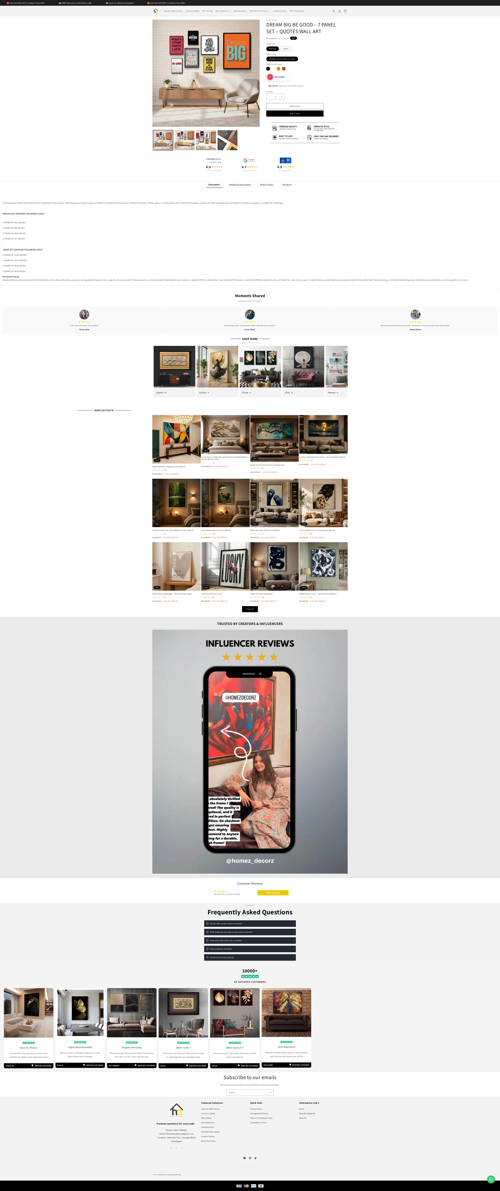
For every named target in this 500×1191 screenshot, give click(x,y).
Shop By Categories (307, 1113)
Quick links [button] (256, 1102)
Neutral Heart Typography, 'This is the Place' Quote (172, 594)
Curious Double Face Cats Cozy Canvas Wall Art (317, 530)
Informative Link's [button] (309, 1102)
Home (301, 1109)
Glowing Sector (207, 1127)
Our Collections (207, 1122)
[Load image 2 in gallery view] (184, 140)
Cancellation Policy (258, 1122)
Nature (331, 392)
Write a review (273, 892)
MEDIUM (272, 49)
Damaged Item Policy (259, 1113)
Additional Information (240, 185)
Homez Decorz (162, 1175)
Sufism (202, 392)
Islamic (160, 392)
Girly (287, 392)
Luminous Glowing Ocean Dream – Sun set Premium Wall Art (322, 457)
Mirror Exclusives (208, 1141)
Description (214, 185)
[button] (223, 11)
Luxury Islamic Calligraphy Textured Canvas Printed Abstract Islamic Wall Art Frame (224, 458)
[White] (273, 69)
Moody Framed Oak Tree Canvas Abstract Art (267, 465)
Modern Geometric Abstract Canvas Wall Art (169, 467)
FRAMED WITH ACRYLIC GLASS (282, 59)
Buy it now (295, 113)
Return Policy (267, 185)
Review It (287, 185)
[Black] (268, 69)
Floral (245, 392)
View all (250, 609)
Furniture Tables (208, 1113)
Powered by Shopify (174, 1175)
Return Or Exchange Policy (261, 1118)
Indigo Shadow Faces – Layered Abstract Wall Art (318, 594)
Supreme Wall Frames (210, 1109)
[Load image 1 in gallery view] (163, 140)
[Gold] (278, 69)
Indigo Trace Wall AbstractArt (261, 594)
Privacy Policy (256, 1109)
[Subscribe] (270, 1093)
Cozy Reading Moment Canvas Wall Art (216, 530)
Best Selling (206, 1118)
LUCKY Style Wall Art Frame (211, 594)
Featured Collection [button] (212, 1102)
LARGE (286, 49)
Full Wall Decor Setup (210, 1132)
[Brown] (284, 69)
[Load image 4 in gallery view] (227, 140)
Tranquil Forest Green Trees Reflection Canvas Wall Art (173, 530)
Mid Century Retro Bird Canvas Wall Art (265, 530)
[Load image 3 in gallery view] (206, 140)
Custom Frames (208, 1136)
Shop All (302, 1118)
